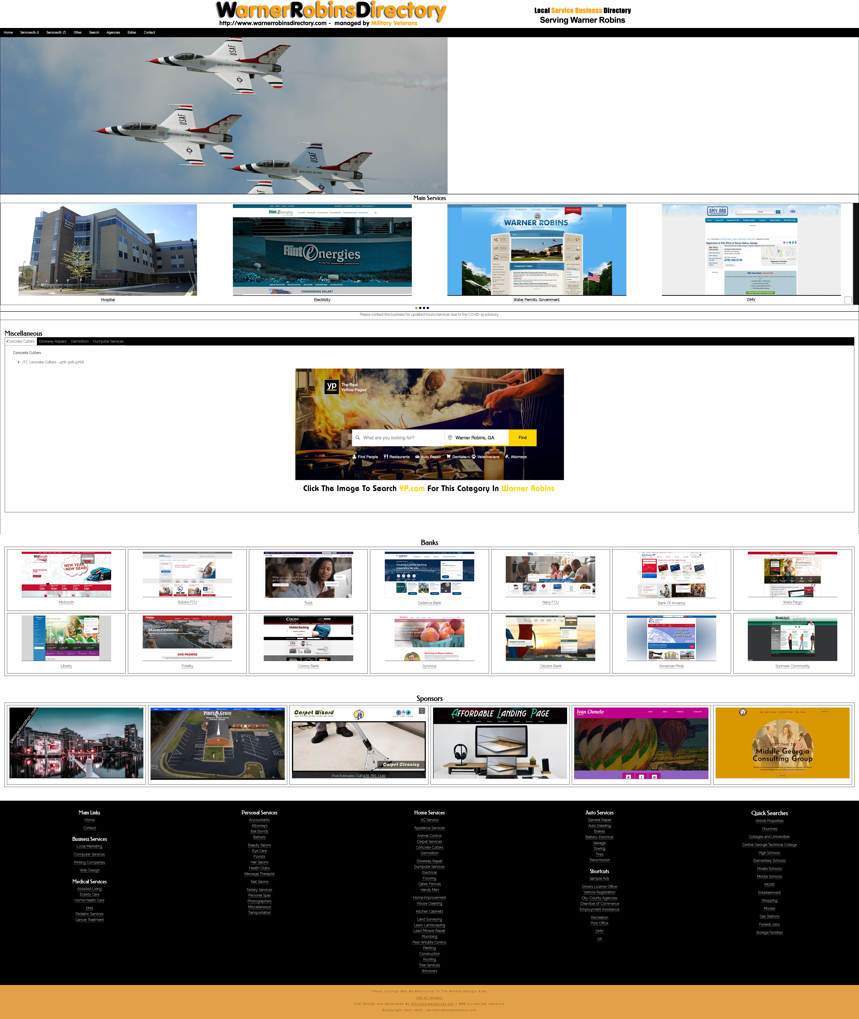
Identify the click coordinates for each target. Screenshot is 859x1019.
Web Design (90, 870)
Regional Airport (107, 300)
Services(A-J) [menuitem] (29, 32)
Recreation (599, 917)
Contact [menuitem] (149, 32)
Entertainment (769, 892)
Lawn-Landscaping (429, 925)
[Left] (3, 254)
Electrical (429, 872)
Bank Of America (671, 603)
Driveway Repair (429, 861)
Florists (259, 856)
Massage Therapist (259, 874)
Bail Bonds (259, 831)
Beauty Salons (259, 845)
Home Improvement (429, 897)
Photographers (260, 901)
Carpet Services (429, 841)
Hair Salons (259, 862)
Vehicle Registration (599, 892)
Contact (89, 828)
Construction (429, 954)
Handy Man (430, 890)
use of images (429, 997)
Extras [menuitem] (132, 32)
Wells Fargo (792, 602)
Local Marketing (89, 846)
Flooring (429, 878)
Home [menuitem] (8, 32)
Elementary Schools (769, 860)
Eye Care (259, 851)
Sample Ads (599, 878)
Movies (769, 908)
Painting (429, 948)
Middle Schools (769, 876)
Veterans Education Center (322, 300)
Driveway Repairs (53, 341)
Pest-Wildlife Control (429, 942)
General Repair (599, 820)
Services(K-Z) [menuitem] (56, 32)
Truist (308, 603)
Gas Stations (770, 916)
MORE (770, 884)
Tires (599, 854)
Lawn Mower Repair (429, 931)
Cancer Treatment (89, 920)
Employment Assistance (599, 909)
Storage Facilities (769, 932)
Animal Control (429, 836)
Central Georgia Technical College (769, 845)
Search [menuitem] (94, 32)
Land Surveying (429, 919)
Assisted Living (89, 889)
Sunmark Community (793, 666)
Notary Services (259, 890)
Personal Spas (259, 895)
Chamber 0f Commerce (599, 903)
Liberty (66, 666)
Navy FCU (550, 602)
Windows (429, 971)
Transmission (599, 860)
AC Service (429, 820)
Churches (769, 829)
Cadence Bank (429, 603)
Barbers (259, 837)
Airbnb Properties (770, 821)
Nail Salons (259, 882)
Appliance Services (429, 828)
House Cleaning (429, 903)
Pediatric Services (90, 914)
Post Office (599, 923)
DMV (600, 931)
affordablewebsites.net (432, 1003)
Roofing (429, 959)
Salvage (599, 843)
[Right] (856, 254)
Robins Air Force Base (751, 300)
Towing (599, 848)
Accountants (259, 820)
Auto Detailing (599, 826)
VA (599, 939)
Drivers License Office (599, 886)
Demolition (80, 341)
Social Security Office (536, 300)
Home (90, 820)
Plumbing (429, 936)
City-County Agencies (599, 898)
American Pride (671, 666)
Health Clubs (259, 868)
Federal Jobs (769, 924)
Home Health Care (89, 900)
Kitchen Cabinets (429, 911)
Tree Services (429, 965)
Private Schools (769, 869)
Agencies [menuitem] (113, 32)
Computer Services (89, 854)
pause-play (848, 300)
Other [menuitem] (78, 32)
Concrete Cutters (21, 341)
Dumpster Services (108, 341)
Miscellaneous (259, 907)
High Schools (769, 853)
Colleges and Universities (769, 837)
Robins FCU (187, 602)
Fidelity (187, 666)
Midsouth (66, 602)
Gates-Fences (429, 884)
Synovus (429, 666)
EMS (89, 908)
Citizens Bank (550, 666)
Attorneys (260, 826)
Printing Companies (89, 862)
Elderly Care (89, 894)
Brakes (599, 831)
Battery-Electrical (599, 837)
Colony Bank (308, 666)
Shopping (769, 900)
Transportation (259, 912)
